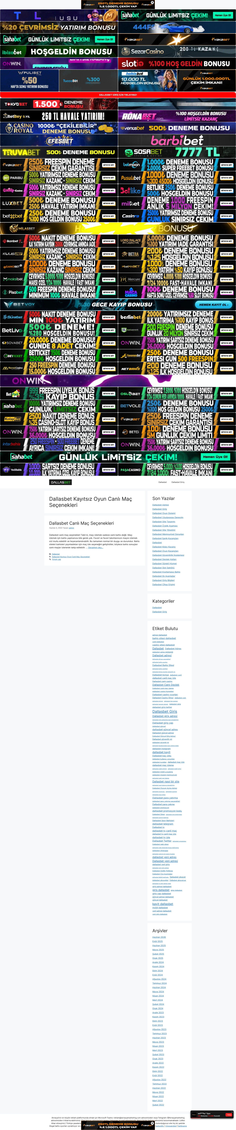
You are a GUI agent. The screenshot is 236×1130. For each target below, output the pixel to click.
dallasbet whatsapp (160, 851)
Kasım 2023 (158, 1017)
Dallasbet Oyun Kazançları (165, 551)
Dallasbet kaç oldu (161, 755)
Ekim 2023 (157, 1021)
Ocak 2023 (157, 1059)
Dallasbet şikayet (178, 877)
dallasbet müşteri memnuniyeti (164, 775)
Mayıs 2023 (158, 1042)
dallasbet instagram (161, 749)
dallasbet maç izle (176, 762)
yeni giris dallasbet (159, 914)
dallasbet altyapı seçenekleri (161, 659)
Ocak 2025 (157, 958)
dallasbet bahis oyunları (159, 662)
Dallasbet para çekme (163, 804)
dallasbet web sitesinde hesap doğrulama (165, 848)
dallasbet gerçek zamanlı (160, 704)
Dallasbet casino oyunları (165, 694)
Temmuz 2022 (159, 1084)
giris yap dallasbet (161, 893)
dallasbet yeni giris (161, 864)
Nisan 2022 (158, 1096)
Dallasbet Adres (173, 648)
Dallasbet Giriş (178, 482)
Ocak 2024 (157, 1008)
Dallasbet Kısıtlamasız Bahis (166, 572)
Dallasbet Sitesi (158, 814)
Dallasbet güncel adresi (163, 733)
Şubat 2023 (158, 1054)
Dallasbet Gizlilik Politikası (162, 871)
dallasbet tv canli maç (164, 830)
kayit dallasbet (162, 904)
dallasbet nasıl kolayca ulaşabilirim (163, 785)
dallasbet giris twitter (162, 707)
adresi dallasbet (159, 635)
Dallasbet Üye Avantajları (162, 874)
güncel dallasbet (160, 900)
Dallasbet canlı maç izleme (163, 688)
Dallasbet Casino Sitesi (162, 698)
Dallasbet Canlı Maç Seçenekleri (81, 523)
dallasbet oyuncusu (158, 791)
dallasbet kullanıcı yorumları (163, 759)
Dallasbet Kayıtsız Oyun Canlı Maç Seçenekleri (71, 557)
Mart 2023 (157, 1050)
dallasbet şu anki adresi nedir (161, 883)
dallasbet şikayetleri (160, 880)
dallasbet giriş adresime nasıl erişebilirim (165, 720)
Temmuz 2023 (159, 1033)
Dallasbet (163, 482)
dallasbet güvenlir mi (160, 742)
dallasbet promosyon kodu (167, 810)
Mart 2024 (157, 1000)
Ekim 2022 (157, 1071)
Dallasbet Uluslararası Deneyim (167, 517)
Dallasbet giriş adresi (164, 716)
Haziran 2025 (159, 945)
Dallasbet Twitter (161, 840)
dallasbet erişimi (157, 701)
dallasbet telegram (162, 823)
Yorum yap (56, 559)
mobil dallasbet (160, 907)
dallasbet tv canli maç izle (164, 834)
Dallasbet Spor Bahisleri (163, 820)
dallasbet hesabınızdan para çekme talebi (165, 746)
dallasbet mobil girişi (174, 769)
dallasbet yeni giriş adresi (160, 868)
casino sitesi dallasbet (163, 645)
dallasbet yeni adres (164, 857)
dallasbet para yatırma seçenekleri (166, 801)
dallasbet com (180, 698)
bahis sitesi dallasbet (164, 638)
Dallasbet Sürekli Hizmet (164, 563)
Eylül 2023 (157, 1025)
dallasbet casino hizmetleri (163, 691)
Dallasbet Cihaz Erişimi (163, 584)
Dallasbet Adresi (160, 505)
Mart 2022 (157, 1100)
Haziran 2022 (159, 1088)
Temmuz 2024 (159, 983)
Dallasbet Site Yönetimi (163, 530)
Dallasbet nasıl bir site (165, 781)
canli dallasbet (158, 642)
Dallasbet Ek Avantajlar (163, 576)
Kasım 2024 (158, 966)
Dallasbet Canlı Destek (165, 684)
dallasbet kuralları (159, 762)
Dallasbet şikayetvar (178, 880)
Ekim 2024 (157, 970)
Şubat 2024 (158, 1004)
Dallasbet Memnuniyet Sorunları (168, 534)
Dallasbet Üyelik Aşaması (164, 526)
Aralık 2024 (158, 962)
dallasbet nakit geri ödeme (160, 778)
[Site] (59, 164)
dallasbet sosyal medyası (160, 817)
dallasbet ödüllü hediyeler (160, 877)
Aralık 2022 (158, 1063)
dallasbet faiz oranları (171, 701)
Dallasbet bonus (160, 675)
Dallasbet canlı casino (162, 681)
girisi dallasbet (176, 890)
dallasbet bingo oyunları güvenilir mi (163, 672)
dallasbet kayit (161, 752)
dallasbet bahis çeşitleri (160, 669)
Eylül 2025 (157, 941)
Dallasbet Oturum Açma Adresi (164, 788)
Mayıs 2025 (158, 950)
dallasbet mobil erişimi (159, 769)
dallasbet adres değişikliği (162, 652)
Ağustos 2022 (159, 1079)
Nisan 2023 (158, 1046)
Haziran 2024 (159, 987)
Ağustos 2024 (159, 979)
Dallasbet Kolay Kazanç (164, 547)
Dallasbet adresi (162, 655)
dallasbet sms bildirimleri (174, 814)
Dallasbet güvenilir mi (162, 739)
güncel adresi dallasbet (163, 897)
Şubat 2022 (158, 1105)
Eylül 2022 (157, 1075)
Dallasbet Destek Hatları (164, 559)
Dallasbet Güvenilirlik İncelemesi (168, 555)
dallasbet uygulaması (179, 841)
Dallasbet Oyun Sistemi (163, 513)
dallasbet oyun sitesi (158, 795)
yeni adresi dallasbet (161, 911)
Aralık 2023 (158, 1012)
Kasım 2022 (158, 1067)
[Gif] (118, 228)
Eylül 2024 (157, 975)
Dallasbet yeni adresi (165, 861)
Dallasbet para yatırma (165, 797)
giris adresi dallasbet (161, 886)
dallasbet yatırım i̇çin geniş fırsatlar (163, 854)
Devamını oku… (95, 547)
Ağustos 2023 (159, 1029)
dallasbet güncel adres (165, 729)
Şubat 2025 (158, 954)
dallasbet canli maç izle (164, 678)
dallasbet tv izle (161, 837)
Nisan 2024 (158, 996)
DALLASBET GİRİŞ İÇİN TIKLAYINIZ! (118, 95)
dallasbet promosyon (160, 808)
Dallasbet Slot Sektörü (163, 568)
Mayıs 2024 (158, 991)
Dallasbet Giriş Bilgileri (163, 580)
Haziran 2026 (159, 937)
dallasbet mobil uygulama (162, 772)
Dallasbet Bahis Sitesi (163, 665)
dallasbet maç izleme (163, 765)
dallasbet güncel (159, 726)
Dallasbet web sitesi (160, 844)
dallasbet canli (176, 675)
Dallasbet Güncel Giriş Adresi (163, 736)
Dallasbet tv (158, 827)
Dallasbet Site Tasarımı (163, 521)
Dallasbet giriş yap (162, 722)
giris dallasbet (161, 890)
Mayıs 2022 (158, 1092)
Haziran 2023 (159, 1038)
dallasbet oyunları (171, 791)
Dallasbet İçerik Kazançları (165, 538)
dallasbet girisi (175, 704)
